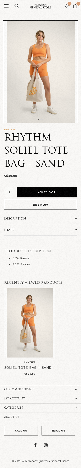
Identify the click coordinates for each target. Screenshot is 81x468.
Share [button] (9, 229)
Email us (58, 430)
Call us (21, 430)
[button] (6, 6)
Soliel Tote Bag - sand (28, 367)
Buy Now (40, 205)
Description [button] (15, 218)
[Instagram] (46, 445)
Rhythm (9, 129)
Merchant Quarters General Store (47, 461)
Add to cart (47, 192)
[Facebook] (35, 445)
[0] (74, 6)
